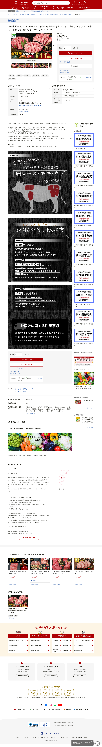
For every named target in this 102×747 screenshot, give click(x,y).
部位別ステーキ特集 (56, 650)
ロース (25, 389)
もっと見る (90, 408)
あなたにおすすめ (45, 7)
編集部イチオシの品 (35, 640)
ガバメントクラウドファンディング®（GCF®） (46, 709)
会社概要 (17, 737)
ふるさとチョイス (21, 709)
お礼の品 (14, 7)
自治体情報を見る (30, 537)
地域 (25, 7)
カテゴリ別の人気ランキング (16, 640)
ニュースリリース (26, 737)
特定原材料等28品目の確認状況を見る (31, 105)
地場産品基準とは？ (33, 413)
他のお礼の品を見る (26, 111)
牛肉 (19, 388)
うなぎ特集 (55, 640)
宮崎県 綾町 (12, 618)
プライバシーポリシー (53, 737)
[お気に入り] (97, 743)
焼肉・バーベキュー (29, 388)
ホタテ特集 (65, 645)
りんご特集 (55, 645)
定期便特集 (65, 650)
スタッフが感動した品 (36, 645)
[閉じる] (92, 742)
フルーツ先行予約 (35, 650)
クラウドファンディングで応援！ (82, 640)
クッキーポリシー (65, 737)
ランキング (34, 7)
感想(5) (34, 580)
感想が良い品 (12, 650)
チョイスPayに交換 (78, 645)
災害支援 (68, 709)
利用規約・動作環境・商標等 (79, 737)
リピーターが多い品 (13, 645)
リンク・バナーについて (39, 737)
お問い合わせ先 (64, 72)
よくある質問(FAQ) (51, 675)
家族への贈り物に (78, 650)
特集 (53, 7)
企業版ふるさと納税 (82, 709)
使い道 (60, 7)
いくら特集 (65, 640)
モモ (24, 391)
